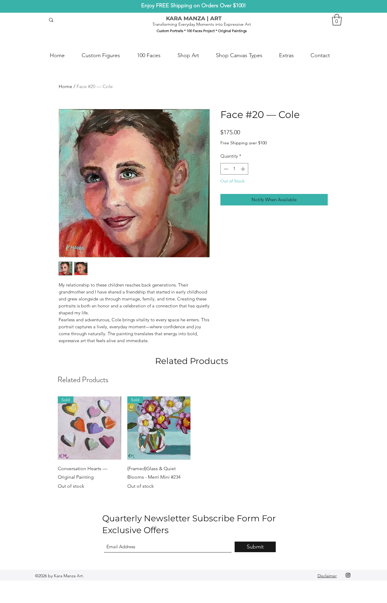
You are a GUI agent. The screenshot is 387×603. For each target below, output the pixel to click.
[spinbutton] (234, 169)
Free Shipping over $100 (243, 143)
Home (65, 86)
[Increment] (243, 169)
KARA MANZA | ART (194, 18)
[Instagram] (348, 575)
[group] (193, 443)
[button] (337, 19)
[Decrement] (225, 169)
